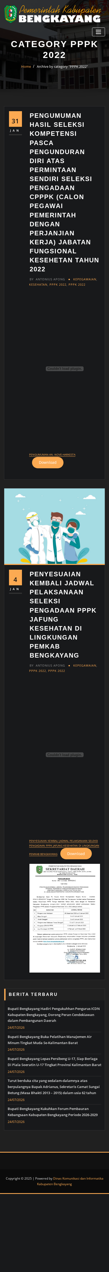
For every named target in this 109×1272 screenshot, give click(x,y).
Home (26, 66)
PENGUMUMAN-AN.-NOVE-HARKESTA (52, 454)
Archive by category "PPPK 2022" (62, 66)
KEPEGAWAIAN (84, 279)
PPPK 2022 (57, 284)
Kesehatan (38, 284)
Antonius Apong (47, 279)
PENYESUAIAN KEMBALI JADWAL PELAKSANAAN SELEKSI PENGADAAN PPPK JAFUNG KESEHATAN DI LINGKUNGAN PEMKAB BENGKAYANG (64, 847)
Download (48, 462)
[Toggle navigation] (98, 32)
